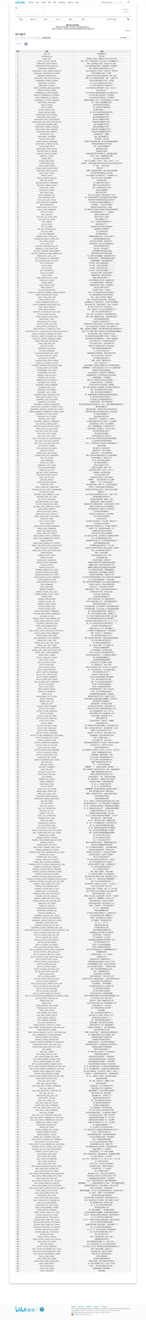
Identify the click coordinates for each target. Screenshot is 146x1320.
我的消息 (126, 9)
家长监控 (96, 1306)
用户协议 (104, 1306)
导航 (20, 19)
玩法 (45, 19)
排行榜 (43, 2)
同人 (58, 19)
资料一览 (33, 19)
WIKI (54, 2)
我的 (77, 2)
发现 (49, 2)
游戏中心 (73, 1306)
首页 (37, 2)
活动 (83, 19)
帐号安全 (81, 1306)
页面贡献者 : (18, 43)
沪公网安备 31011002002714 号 (82, 1314)
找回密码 (89, 1306)
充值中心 (70, 2)
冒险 (70, 19)
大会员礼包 (61, 2)
